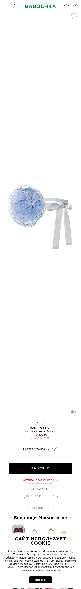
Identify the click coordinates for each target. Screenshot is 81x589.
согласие (51, 554)
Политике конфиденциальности (40, 570)
